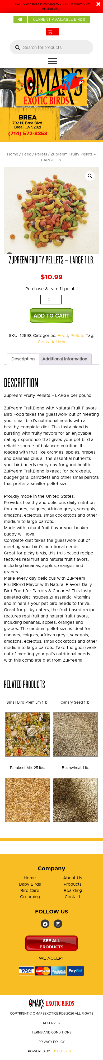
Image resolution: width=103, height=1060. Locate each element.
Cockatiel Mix (51, 342)
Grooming (30, 897)
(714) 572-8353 (27, 133)
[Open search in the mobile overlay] (51, 47)
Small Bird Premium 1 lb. (28, 702)
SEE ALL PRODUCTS (51, 944)
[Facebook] (45, 923)
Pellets (41, 154)
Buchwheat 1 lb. (75, 768)
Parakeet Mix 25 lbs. (27, 768)
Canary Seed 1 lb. (75, 702)
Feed (26, 154)
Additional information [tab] (64, 359)
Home (12, 154)
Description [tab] (23, 359)
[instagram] (58, 923)
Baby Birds (30, 884)
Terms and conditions (51, 1032)
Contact (73, 897)
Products (73, 884)
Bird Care (29, 890)
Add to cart (51, 316)
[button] (90, 176)
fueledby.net (63, 1051)
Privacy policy (52, 1041)
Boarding (73, 890)
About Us (72, 878)
